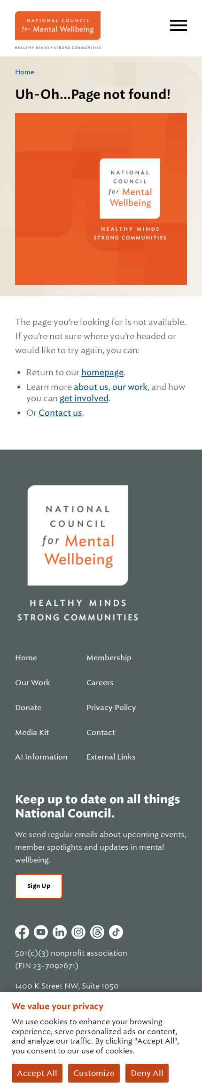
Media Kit (32, 732)
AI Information (41, 757)
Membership (109, 658)
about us (91, 386)
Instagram (78, 932)
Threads (97, 932)
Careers (100, 683)
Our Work (32, 683)
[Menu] (178, 25)
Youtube (41, 932)
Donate (28, 707)
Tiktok (116, 932)
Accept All (37, 1073)
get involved (84, 398)
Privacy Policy (111, 707)
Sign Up (38, 886)
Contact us (60, 412)
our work (130, 386)
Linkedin (60, 932)
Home (24, 72)
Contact (100, 732)
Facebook (22, 932)
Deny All (147, 1073)
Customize (94, 1073)
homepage (102, 372)
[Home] (58, 30)
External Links (111, 757)
